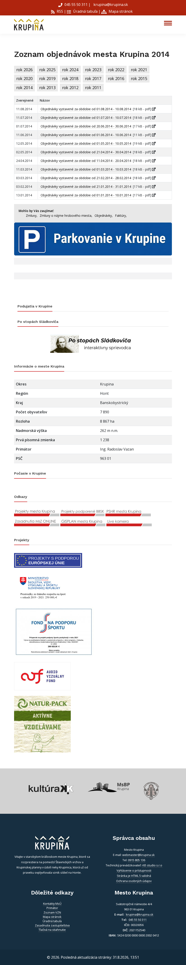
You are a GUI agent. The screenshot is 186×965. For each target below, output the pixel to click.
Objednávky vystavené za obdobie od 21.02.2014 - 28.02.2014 (85, 178)
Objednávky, (104, 215)
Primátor (52, 908)
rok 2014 (24, 87)
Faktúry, (121, 215)
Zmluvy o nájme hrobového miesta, (66, 215)
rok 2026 (24, 69)
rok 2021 (139, 69)
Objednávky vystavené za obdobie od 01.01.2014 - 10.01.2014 (85, 195)
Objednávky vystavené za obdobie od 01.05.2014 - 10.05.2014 (85, 143)
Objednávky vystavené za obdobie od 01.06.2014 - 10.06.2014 (85, 135)
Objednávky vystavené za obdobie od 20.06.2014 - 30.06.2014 (85, 126)
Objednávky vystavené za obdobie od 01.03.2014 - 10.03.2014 (85, 169)
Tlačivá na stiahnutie (52, 930)
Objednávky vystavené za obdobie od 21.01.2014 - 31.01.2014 (85, 186)
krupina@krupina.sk (110, 4)
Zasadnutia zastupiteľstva (52, 925)
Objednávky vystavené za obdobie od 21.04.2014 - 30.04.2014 (85, 152)
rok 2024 (70, 69)
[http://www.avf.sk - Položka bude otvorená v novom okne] (42, 675)
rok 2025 (47, 69)
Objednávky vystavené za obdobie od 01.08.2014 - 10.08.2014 (85, 109)
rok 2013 (47, 87)
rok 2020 (24, 78)
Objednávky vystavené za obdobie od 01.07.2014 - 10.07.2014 (85, 117)
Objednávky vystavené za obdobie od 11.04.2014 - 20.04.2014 (85, 160)
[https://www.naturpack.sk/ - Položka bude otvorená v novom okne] (42, 723)
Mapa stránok (120, 11)
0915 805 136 (136, 860)
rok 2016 (116, 78)
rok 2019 (47, 78)
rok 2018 (70, 78)
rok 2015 (139, 78)
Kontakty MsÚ (52, 904)
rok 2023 (93, 69)
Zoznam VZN (52, 912)
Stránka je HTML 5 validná (134, 876)
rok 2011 (93, 87)
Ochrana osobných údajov (134, 881)
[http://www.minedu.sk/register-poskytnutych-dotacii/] (42, 587)
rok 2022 (116, 69)
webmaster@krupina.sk (138, 855)
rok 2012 (70, 87)
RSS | (61, 11)
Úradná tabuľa (85, 11)
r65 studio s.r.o (152, 865)
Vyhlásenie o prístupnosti (134, 870)
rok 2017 (93, 78)
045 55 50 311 (76, 4)
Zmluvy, (31, 215)
